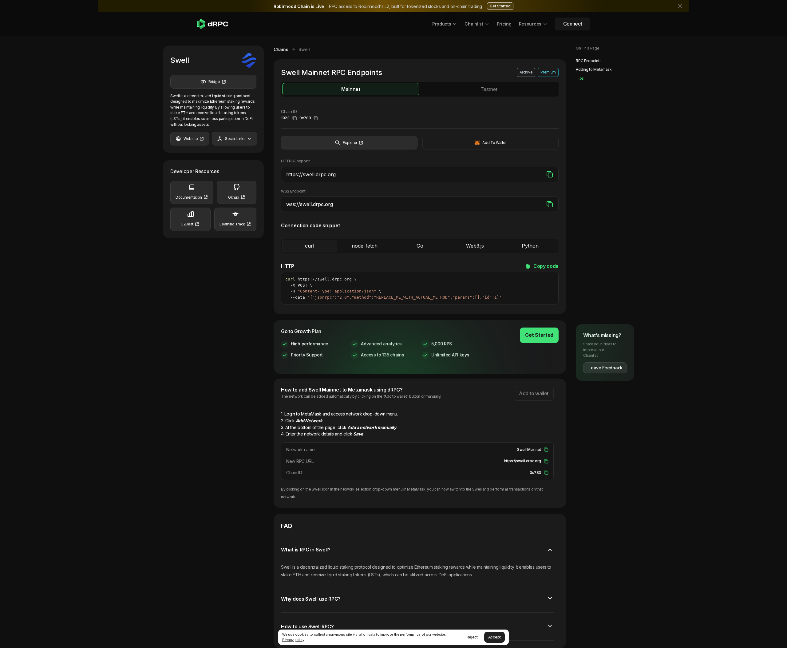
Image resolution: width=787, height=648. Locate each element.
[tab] (350, 89)
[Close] (681, 6)
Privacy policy (293, 640)
